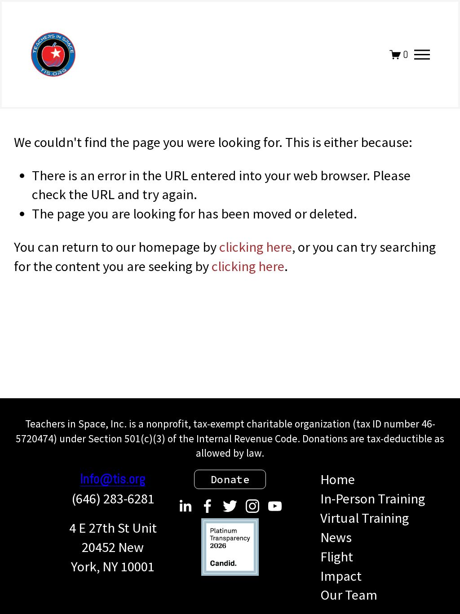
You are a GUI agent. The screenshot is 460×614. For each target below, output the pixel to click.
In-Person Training (372, 498)
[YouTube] (275, 506)
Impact (341, 575)
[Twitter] (230, 506)
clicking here (255, 246)
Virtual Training (364, 517)
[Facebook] (207, 506)
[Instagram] (252, 506)
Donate (230, 479)
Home (337, 479)
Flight (336, 556)
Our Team (348, 594)
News (336, 537)
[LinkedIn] (185, 506)
